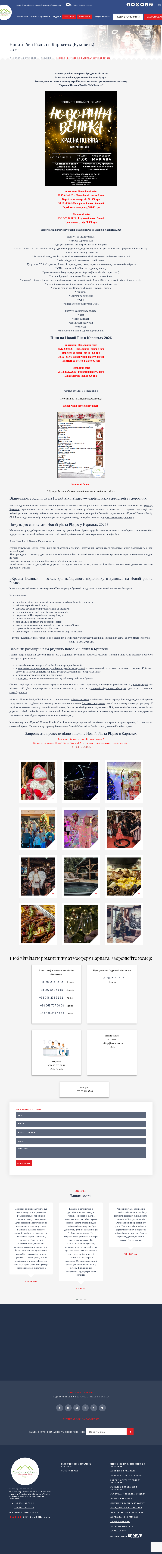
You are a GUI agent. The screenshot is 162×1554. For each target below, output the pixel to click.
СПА (60, 268)
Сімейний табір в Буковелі (127, 1503)
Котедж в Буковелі (122, 1471)
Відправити (24, 1163)
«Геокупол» (54, 675)
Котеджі (33, 16)
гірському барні (139, 684)
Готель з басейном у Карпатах (124, 1488)
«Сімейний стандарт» (56, 665)
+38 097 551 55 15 (51, 989)
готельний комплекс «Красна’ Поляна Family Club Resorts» (107, 654)
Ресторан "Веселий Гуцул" (127, 1494)
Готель (20, 16)
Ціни (26, 16)
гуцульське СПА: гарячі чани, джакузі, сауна (40, 615)
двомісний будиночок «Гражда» (107, 688)
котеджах (23, 678)
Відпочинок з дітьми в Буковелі (76, 1465)
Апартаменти (44, 16)
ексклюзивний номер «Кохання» (83, 671)
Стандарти (56, 16)
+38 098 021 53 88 (52, 1013)
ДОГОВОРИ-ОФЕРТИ (122, 1526)
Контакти (106, 16)
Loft (53, 671)
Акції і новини (120, 1522)
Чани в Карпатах (121, 1498)
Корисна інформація (124, 1517)
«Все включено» (80, 699)
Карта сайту (118, 1531)
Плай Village (68, 16)
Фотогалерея (69, 1471)
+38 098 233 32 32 (51, 997)
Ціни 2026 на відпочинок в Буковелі (127, 1465)
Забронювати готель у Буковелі (125, 1481)
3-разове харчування (93, 703)
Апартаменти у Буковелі (126, 1475)
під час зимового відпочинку (118, 517)
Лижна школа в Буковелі (126, 1512)
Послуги (97, 16)
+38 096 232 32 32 (51, 981)
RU (159, 5)
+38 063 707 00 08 (52, 1005)
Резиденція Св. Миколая (126, 1508)
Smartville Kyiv (85, 16)
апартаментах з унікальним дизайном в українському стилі (51, 668)
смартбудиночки (18, 692)
